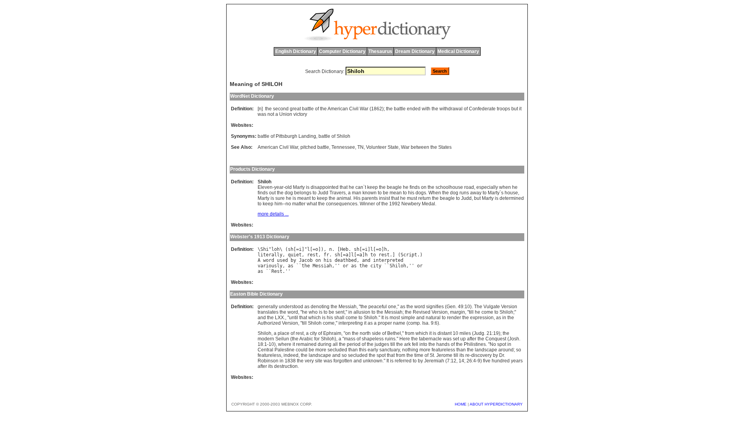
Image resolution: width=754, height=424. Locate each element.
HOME (461, 404)
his (328, 260)
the (268, 108)
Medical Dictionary (458, 51)
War (364, 108)
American (338, 108)
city (375, 266)
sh (290, 249)
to (373, 255)
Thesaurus (380, 51)
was (262, 114)
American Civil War (278, 147)
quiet (295, 255)
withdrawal (451, 108)
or (345, 266)
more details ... (273, 214)
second (281, 108)
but (514, 108)
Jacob (306, 260)
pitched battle (314, 147)
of (317, 108)
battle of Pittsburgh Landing (287, 136)
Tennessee (343, 147)
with (426, 108)
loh (275, 249)
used (282, 260)
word (268, 260)
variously (270, 266)
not (270, 114)
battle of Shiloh (334, 136)
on (318, 260)
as (290, 266)
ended (414, 108)
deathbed (346, 260)
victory (300, 114)
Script (409, 255)
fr (326, 255)
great (295, 108)
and (366, 260)
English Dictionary (295, 51)
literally (270, 255)
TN (360, 147)
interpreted (388, 260)
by (293, 260)
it (520, 108)
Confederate (482, 108)
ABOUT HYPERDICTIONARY (496, 404)
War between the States (426, 147)
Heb (344, 249)
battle (308, 108)
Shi (264, 249)
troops (503, 108)
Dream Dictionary (415, 51)
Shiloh (398, 266)
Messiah (322, 266)
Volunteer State (382, 147)
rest (312, 255)
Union (285, 114)
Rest (276, 271)
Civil (354, 108)
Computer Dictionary (342, 51)
